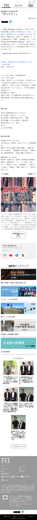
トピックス (22, 466)
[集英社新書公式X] (23, 255)
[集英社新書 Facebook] (17, 255)
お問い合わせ (30, 516)
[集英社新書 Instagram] (5, 255)
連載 (20, 468)
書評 (2, 471)
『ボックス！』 (6, 250)
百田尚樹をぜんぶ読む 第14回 (9, 11)
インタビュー (4, 468)
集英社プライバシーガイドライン (20, 516)
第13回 (5, 174)
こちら (9, 492)
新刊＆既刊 (22, 471)
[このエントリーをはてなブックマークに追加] (10, 21)
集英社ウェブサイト (8, 516)
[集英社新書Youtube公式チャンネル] (11, 255)
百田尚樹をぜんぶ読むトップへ (18, 235)
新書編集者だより (6, 473)
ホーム (3, 466)
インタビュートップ (18, 446)
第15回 (31, 174)
